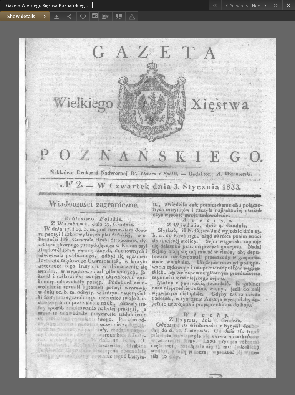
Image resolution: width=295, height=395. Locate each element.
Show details (21, 16)
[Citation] (118, 16)
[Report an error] (131, 16)
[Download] (56, 16)
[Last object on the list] (276, 5)
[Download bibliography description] (105, 16)
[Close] (288, 5)
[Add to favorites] (82, 16)
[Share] (69, 16)
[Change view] (94, 16)
